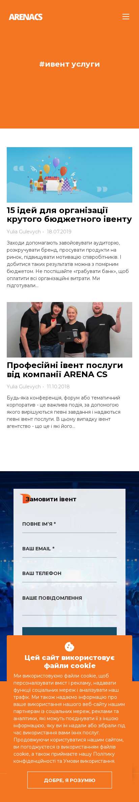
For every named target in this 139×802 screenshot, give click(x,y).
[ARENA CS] (26, 17)
